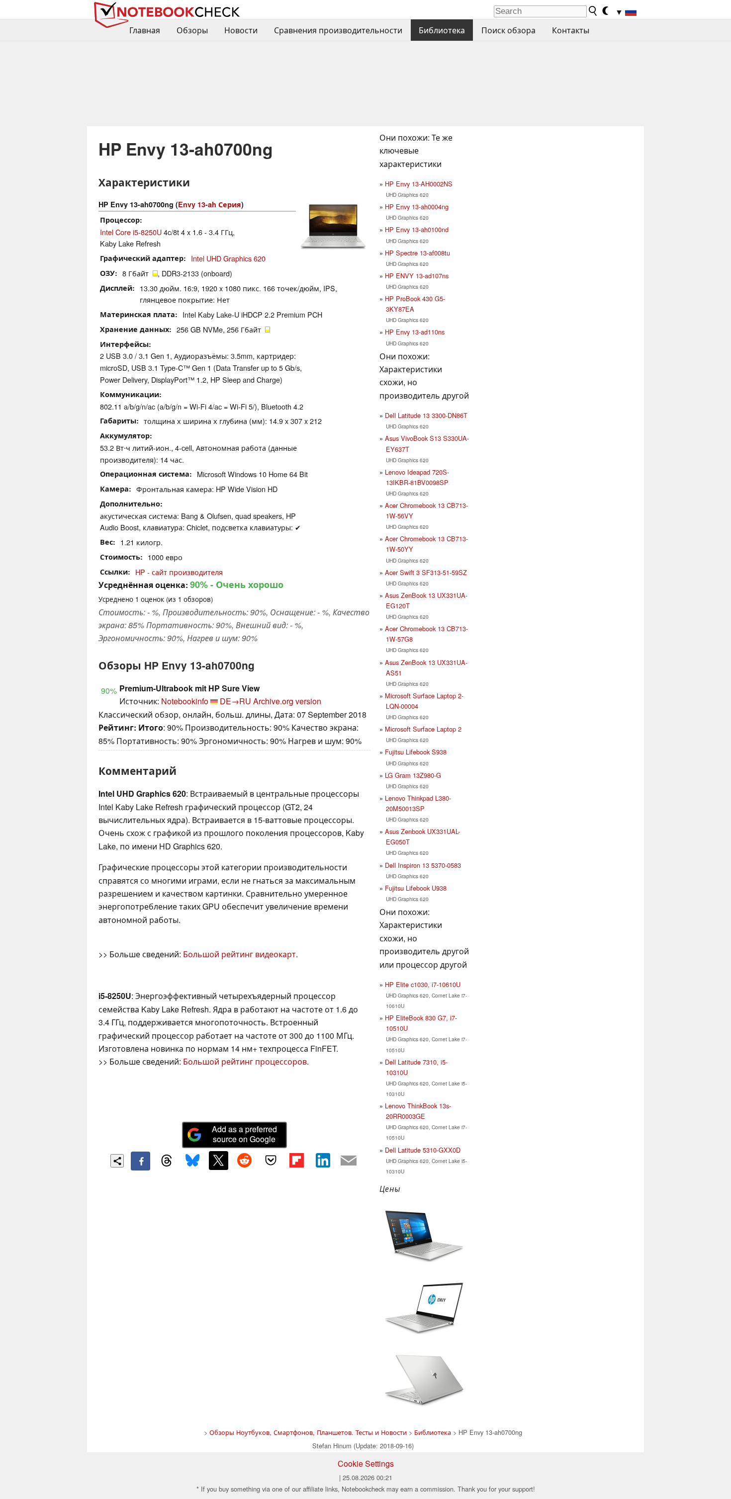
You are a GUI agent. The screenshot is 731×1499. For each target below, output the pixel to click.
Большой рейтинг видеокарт (239, 954)
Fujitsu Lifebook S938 (416, 751)
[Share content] (117, 1160)
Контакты (570, 30)
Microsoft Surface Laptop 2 (423, 729)
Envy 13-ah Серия (209, 204)
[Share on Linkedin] (322, 1160)
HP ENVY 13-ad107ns (417, 275)
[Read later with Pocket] (270, 1160)
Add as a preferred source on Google (244, 1134)
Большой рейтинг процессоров (245, 1061)
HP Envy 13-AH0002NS (419, 183)
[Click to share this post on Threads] (166, 1161)
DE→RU (235, 701)
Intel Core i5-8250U (131, 232)
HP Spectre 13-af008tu (417, 252)
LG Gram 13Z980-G (413, 775)
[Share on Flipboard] (296, 1160)
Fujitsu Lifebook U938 (416, 888)
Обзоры (192, 30)
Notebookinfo (184, 701)
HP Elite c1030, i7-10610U (422, 984)
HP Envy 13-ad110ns (415, 331)
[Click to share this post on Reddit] (244, 1160)
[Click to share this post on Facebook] (140, 1161)
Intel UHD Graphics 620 (228, 258)
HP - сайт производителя (179, 572)
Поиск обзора (508, 30)
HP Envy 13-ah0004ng (417, 206)
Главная (144, 30)
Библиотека (442, 30)
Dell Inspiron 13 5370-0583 (423, 865)
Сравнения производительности (338, 30)
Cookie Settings (366, 1463)
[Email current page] (348, 1161)
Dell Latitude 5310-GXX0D (422, 1150)
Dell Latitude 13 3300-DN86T (426, 415)
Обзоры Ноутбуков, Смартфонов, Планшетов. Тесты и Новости (308, 1432)
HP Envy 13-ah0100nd (417, 229)
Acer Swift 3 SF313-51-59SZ (426, 572)
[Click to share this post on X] (218, 1160)
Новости (241, 30)
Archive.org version (287, 701)
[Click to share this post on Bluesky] (192, 1161)
